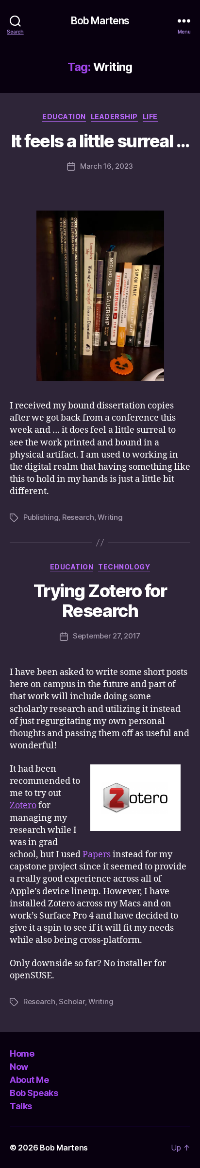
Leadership (114, 116)
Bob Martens (100, 21)
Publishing (40, 517)
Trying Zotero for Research (100, 600)
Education (64, 116)
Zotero (23, 805)
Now (19, 1067)
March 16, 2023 (106, 166)
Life (150, 116)
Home (22, 1053)
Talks (21, 1106)
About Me (29, 1080)
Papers (97, 854)
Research (78, 517)
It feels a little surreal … (100, 141)
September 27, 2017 (106, 635)
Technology (124, 567)
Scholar (71, 1001)
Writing (110, 517)
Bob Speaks (34, 1093)
